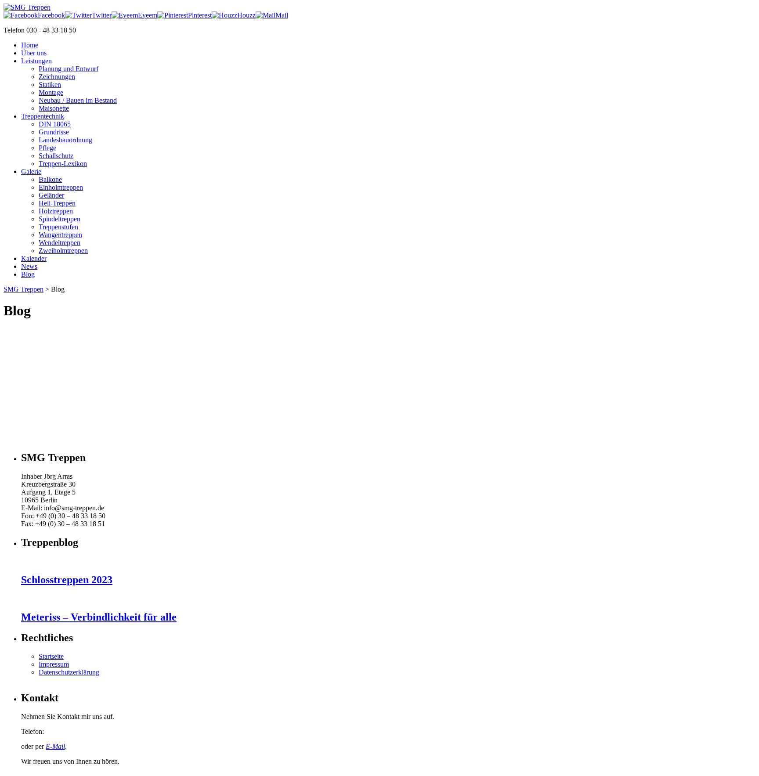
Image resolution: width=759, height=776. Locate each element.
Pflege (47, 148)
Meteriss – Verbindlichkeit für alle (255, 345)
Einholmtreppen (61, 187)
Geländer (51, 195)
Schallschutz (56, 155)
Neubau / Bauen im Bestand (78, 100)
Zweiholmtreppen (63, 250)
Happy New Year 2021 (426, 345)
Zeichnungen (57, 76)
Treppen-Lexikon (63, 163)
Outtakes (25, 410)
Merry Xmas (410, 410)
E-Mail (55, 746)
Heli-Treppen (57, 203)
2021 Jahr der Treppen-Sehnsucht (634, 345)
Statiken (50, 84)
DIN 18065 (55, 124)
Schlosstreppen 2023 (43, 345)
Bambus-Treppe (226, 378)
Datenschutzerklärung (69, 672)
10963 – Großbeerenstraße (623, 378)
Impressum (54, 664)
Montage (51, 92)
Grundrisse (54, 132)
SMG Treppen (23, 289)
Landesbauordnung (65, 140)
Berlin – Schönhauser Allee (434, 378)
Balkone (50, 179)
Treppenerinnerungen (44, 378)
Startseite (51, 656)
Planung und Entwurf (68, 68)
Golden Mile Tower (612, 410)
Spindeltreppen (59, 219)
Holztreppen (56, 211)
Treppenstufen (58, 227)
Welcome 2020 (225, 410)
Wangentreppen (60, 234)
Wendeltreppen (59, 242)
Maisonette (54, 108)
